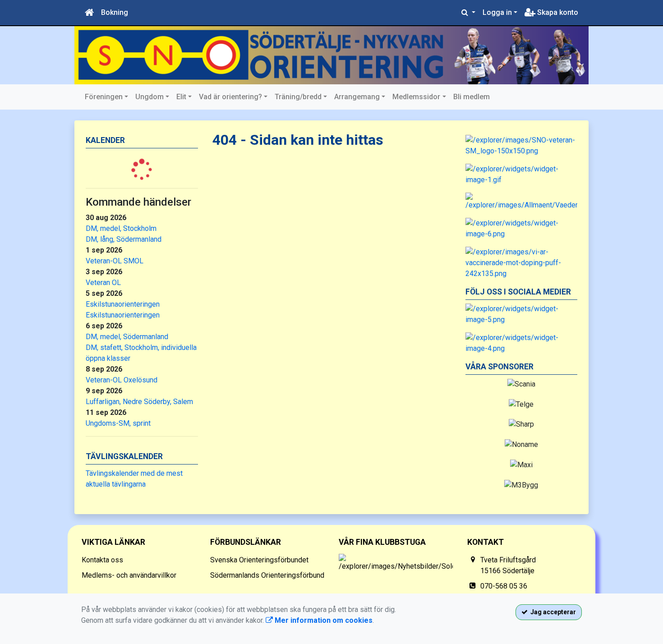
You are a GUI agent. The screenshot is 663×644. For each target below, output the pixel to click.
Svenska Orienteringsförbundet (259, 560)
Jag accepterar (552, 612)
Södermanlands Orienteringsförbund (267, 575)
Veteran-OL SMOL (114, 261)
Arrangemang (357, 96)
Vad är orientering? (230, 96)
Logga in (497, 12)
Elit (181, 96)
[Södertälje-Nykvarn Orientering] (331, 55)
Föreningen (104, 96)
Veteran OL (103, 282)
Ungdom (149, 96)
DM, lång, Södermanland (123, 239)
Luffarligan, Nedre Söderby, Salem (139, 401)
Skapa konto (556, 12)
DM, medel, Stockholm (121, 228)
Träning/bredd (298, 96)
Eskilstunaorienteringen (123, 304)
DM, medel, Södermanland (127, 336)
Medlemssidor (416, 96)
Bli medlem (471, 96)
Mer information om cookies (323, 620)
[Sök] (468, 13)
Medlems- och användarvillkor (129, 575)
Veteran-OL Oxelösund (121, 380)
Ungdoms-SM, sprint (118, 423)
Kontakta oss (102, 560)
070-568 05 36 (503, 586)
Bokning (114, 12)
